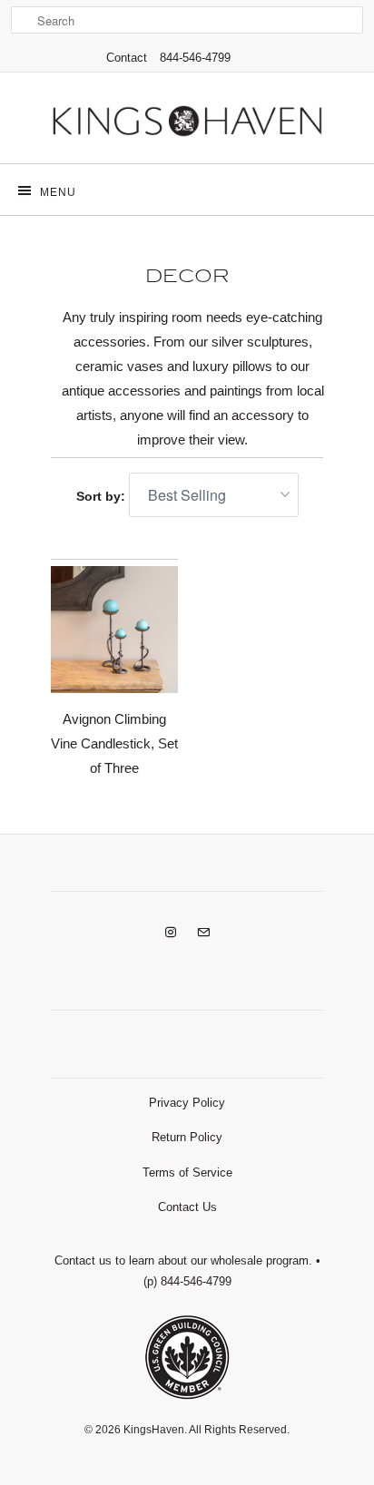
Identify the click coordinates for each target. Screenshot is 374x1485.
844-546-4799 (195, 57)
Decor (187, 276)
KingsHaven (153, 1429)
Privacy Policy (187, 1102)
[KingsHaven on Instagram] (170, 932)
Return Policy (187, 1137)
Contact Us (187, 1207)
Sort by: (102, 496)
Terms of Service (187, 1172)
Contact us (83, 1260)
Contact (126, 57)
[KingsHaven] (187, 125)
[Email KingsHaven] (203, 932)
